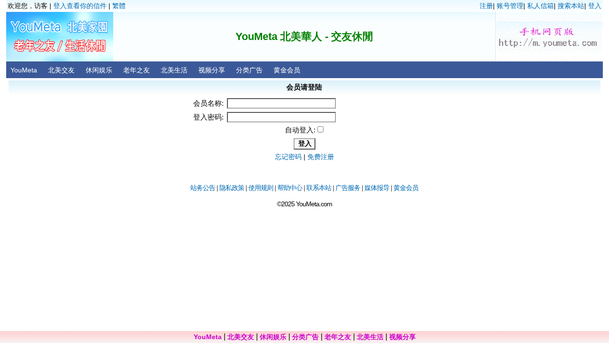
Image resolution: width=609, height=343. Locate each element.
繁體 (119, 6)
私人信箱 (540, 6)
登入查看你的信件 (80, 6)
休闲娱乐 (99, 70)
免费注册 (320, 157)
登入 (594, 6)
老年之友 (136, 70)
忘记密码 (288, 157)
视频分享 (211, 70)
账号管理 (510, 6)
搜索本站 (571, 6)
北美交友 (61, 70)
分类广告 (249, 70)
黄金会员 (287, 70)
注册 (486, 6)
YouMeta (23, 70)
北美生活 (174, 70)
